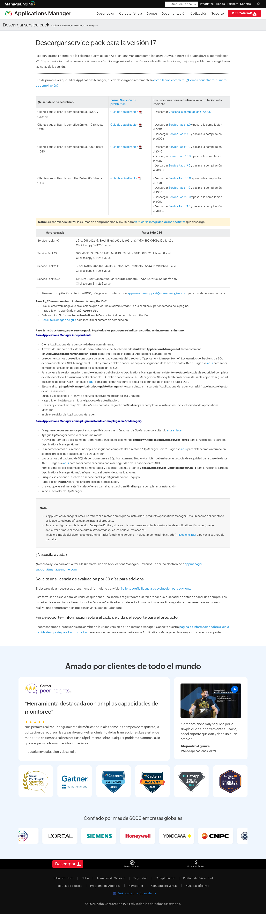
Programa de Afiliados (105, 885)
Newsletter (136, 885)
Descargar (242, 13)
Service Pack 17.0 (179, 134)
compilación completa (168, 80)
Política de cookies (69, 885)
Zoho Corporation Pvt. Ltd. (115, 903)
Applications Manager (62, 25)
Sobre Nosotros (63, 878)
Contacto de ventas (164, 885)
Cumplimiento (165, 878)
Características (131, 13)
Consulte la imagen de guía (58, 320)
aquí (210, 363)
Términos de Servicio (111, 878)
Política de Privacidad (198, 878)
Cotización (198, 13)
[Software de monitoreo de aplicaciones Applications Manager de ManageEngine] (38, 13)
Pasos (114, 100)
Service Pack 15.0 (180, 124)
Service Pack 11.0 (179, 146)
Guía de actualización (124, 111)
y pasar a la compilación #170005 (190, 111)
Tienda (220, 3)
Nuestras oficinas (197, 885)
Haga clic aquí (187, 534)
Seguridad (140, 878)
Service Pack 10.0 (180, 178)
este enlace (174, 430)
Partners (232, 3)
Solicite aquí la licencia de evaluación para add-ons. (156, 588)
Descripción (106, 13)
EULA (85, 878)
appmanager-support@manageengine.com (157, 293)
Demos (152, 13)
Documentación (174, 13)
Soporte (217, 13)
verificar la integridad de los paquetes (159, 221)
